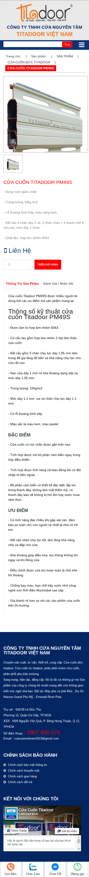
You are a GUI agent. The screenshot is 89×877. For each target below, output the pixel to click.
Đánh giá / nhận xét (58, 283)
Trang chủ (13, 56)
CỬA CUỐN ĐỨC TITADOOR (29, 62)
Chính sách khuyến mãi (23, 770)
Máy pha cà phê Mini (58, 691)
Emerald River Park (49, 697)
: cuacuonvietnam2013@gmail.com (35, 738)
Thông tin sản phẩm (22, 283)
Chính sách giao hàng (22, 776)
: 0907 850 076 (41, 732)
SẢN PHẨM (65, 56)
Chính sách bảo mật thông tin (27, 765)
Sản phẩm (38, 56)
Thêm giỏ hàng (47, 264)
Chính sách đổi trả (19, 782)
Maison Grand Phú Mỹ (18, 697)
